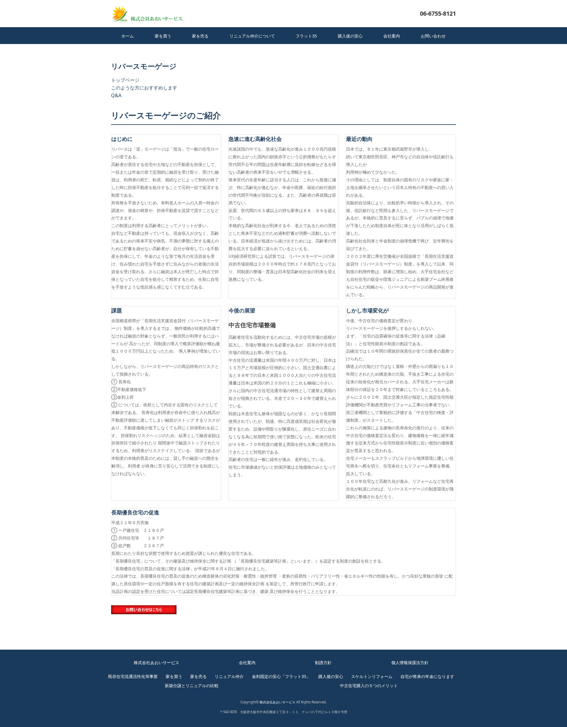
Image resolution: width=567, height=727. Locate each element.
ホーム (127, 36)
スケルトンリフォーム (371, 676)
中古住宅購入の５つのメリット (369, 685)
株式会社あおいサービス (156, 662)
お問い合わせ (433, 36)
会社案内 (391, 36)
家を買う (163, 36)
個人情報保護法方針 (409, 662)
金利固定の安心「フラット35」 (281, 676)
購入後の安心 (350, 36)
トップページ (125, 80)
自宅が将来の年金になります (427, 676)
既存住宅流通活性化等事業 (133, 676)
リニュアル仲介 (229, 676)
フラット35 (306, 36)
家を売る (200, 36)
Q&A (116, 95)
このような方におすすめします (144, 87)
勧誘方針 (323, 662)
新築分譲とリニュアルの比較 (192, 685)
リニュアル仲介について (252, 36)
